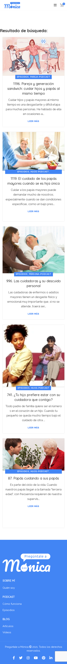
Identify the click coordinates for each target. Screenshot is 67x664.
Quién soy (9, 587)
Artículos (8, 626)
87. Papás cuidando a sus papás (33, 478)
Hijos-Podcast (40, 171)
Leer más (33, 121)
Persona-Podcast (40, 274)
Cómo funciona (12, 603)
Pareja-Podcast (40, 77)
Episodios (23, 77)
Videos (7, 632)
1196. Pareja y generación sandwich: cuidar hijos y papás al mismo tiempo (33, 89)
